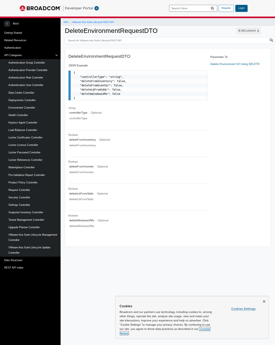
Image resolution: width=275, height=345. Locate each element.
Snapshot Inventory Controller (25, 212)
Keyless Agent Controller (22, 122)
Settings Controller (19, 204)
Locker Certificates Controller (25, 137)
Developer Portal (79, 8)
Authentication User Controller (25, 85)
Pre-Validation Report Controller (26, 175)
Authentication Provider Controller (28, 70)
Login (241, 8)
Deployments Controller (22, 100)
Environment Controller (21, 107)
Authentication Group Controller (26, 62)
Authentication (12, 47)
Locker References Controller (25, 159)
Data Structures (13, 260)
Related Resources (15, 40)
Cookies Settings (243, 308)
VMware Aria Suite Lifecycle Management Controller (32, 237)
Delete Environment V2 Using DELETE (234, 64)
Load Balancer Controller (22, 130)
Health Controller (18, 115)
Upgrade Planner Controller (24, 227)
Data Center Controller (21, 92)
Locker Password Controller (24, 152)
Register (226, 8)
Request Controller (19, 189)
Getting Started (13, 32)
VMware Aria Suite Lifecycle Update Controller (29, 250)
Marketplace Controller (21, 167)
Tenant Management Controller (26, 219)
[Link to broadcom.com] (40, 8)
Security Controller (19, 197)
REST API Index (14, 267)
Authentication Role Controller (25, 77)
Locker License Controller (23, 144)
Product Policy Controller (22, 182)
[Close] (264, 301)
